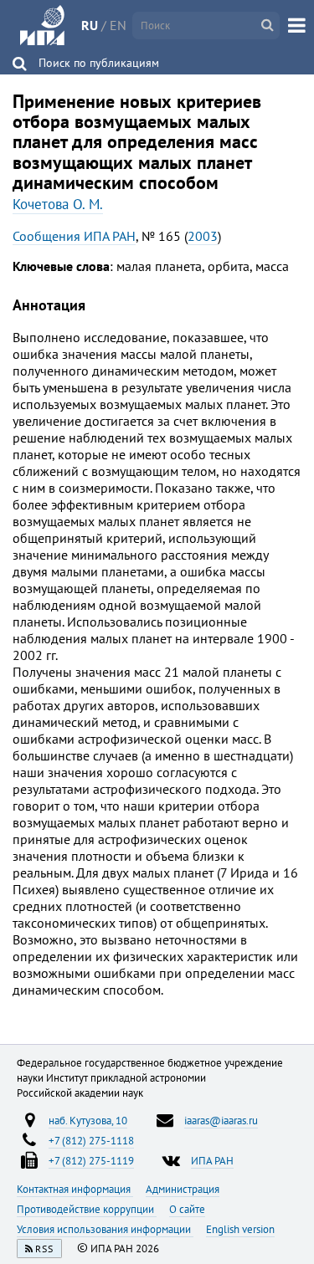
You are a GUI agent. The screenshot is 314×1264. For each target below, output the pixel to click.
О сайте (187, 1208)
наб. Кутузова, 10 (88, 1120)
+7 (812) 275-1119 (91, 1160)
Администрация (182, 1188)
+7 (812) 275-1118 (91, 1140)
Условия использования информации (105, 1228)
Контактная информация (75, 1188)
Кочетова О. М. (58, 204)
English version (240, 1228)
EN (118, 25)
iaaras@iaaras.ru (221, 1120)
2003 (203, 236)
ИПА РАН (212, 1160)
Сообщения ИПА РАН (74, 236)
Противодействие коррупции (87, 1208)
